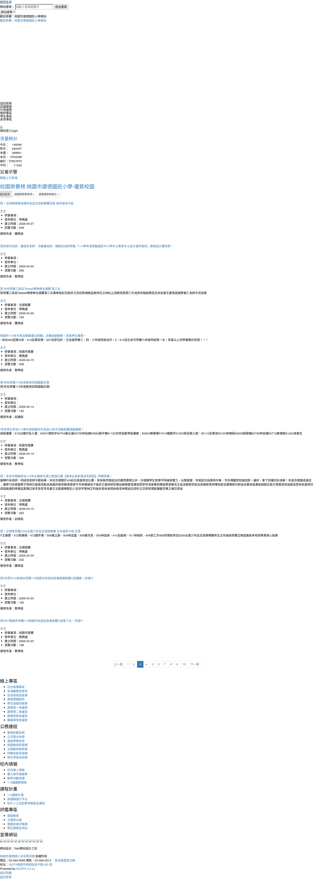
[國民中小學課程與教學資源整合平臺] (37, 841)
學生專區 (6, 116)
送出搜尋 (61, 7)
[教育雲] (30, 841)
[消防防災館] (15, 841)
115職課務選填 (17, 782)
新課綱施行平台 (17, 799)
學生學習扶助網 (17, 757)
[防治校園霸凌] (23, 841)
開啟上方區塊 (8, 178)
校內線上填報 (16, 770)
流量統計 (8, 138)
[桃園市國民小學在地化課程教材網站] (5, 841)
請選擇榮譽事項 (23, 194)
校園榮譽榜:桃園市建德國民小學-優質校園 (47, 186)
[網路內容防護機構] (8, 841)
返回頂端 (6, 873)
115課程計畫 (15, 795)
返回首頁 (6, 103)
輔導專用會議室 (17, 720)
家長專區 (6, 119)
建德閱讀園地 (16, 699)
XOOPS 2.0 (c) (25, 868)
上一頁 (118, 664)
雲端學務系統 (16, 741)
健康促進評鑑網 (17, 824)
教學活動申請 (16, 778)
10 (184, 664)
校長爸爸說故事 (17, 695)
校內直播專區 (16, 687)
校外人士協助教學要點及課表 (26, 803)
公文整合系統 (16, 737)
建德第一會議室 (17, 707)
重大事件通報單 (17, 774)
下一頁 (194, 664)
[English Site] (1, 127)
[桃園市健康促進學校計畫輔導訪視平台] (41, 841)
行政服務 (6, 109)
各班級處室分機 (63, 860)
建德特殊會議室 (17, 716)
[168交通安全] (1, 841)
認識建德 (6, 106)
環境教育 (13, 816)
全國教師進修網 (17, 749)
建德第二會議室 (17, 712)
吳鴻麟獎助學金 (17, 691)
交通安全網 (14, 820)
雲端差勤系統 (16, 732)
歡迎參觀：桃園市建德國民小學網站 (23, 20)
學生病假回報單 (17, 703)
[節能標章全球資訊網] (19, 841)
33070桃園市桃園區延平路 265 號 (30, 864)
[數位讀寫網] (26, 841)
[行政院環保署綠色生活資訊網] (12, 841)
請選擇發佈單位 (48, 194)
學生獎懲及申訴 (17, 828)
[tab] (156, 106)
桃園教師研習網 (17, 745)
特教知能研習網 (17, 753)
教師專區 (6, 113)
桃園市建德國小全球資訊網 (17, 856)
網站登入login (9, 130)
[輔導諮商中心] (34, 841)
